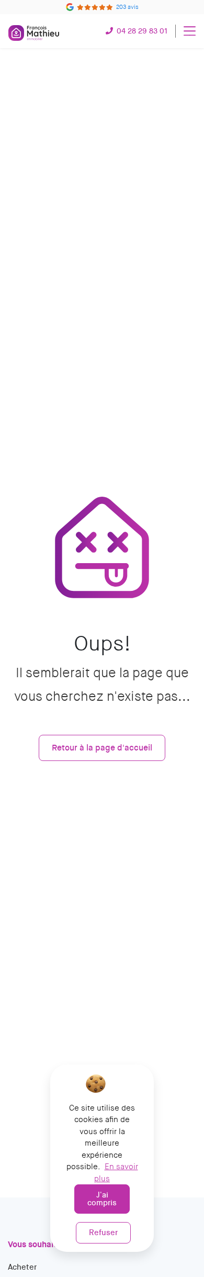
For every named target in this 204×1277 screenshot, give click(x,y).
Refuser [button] (103, 1232)
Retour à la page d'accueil (102, 747)
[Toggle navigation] (190, 31)
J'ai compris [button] (102, 1199)
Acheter (22, 1267)
